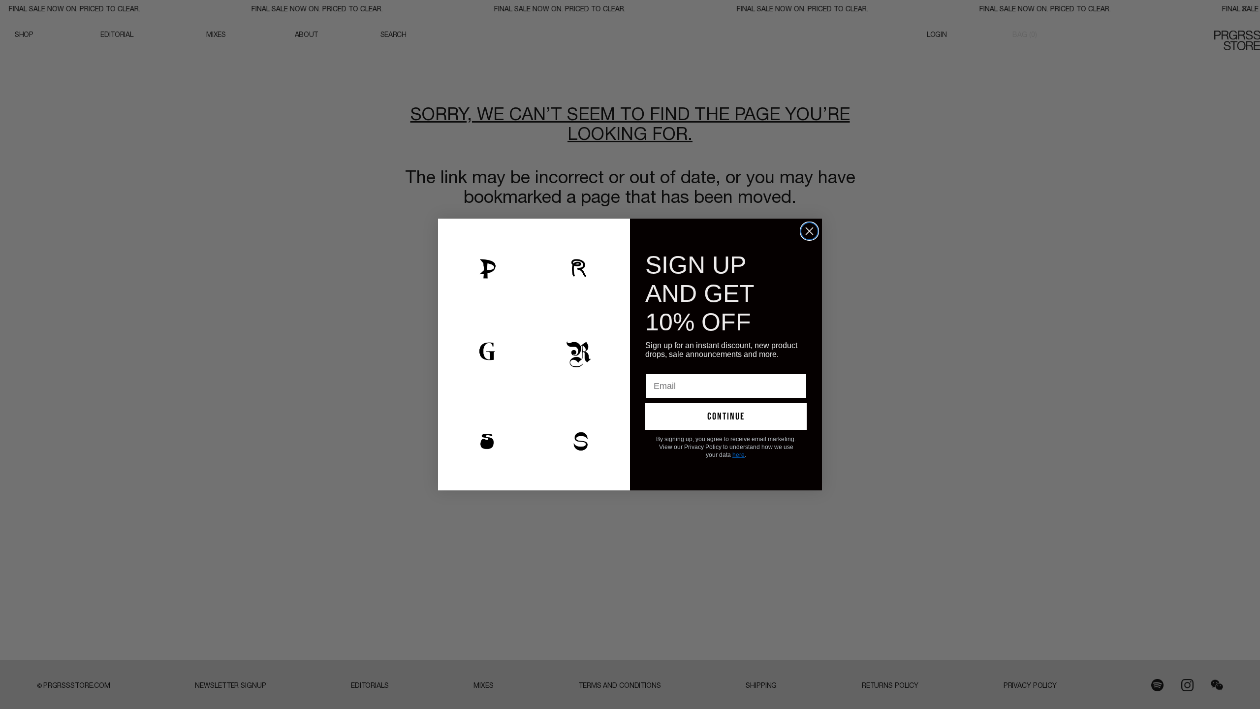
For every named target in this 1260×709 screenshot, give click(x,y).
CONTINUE (726, 416)
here (738, 454)
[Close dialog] (809, 231)
